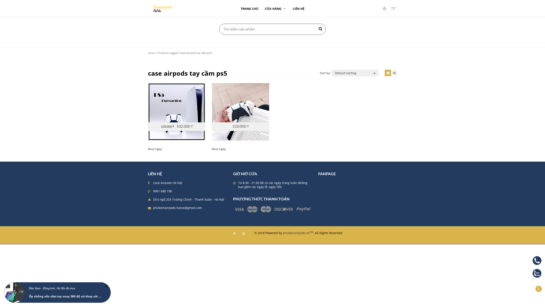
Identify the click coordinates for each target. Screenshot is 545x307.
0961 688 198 (162, 191)
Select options (174, 118)
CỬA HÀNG (273, 9)
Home (151, 53)
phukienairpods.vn (298, 233)
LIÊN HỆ (298, 9)
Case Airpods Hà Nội (167, 183)
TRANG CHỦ (249, 9)
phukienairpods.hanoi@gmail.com (177, 208)
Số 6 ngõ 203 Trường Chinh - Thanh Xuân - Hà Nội (188, 199)
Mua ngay (155, 149)
